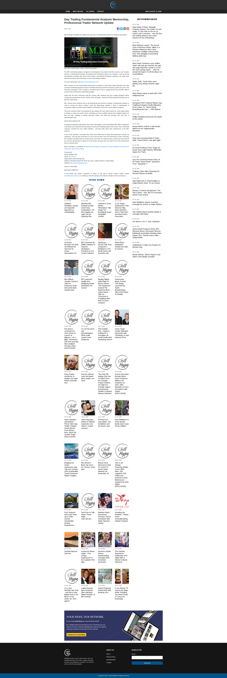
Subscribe (147, 663)
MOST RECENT (78, 11)
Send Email (72, 156)
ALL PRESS (90, 11)
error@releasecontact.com (72, 176)
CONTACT (100, 11)
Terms (108, 654)
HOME (68, 11)
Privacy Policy (110, 657)
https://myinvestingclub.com (78, 163)
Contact (108, 662)
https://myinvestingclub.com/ (90, 82)
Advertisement (110, 659)
